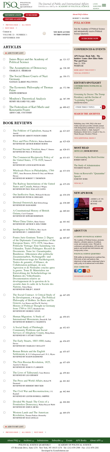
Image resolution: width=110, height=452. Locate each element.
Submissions (42, 440)
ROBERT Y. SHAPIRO (81, 18)
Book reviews (91, 151)
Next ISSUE (9, 28)
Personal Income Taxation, (27, 149)
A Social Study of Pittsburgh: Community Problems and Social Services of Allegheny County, (30, 329)
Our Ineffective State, (24, 194)
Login (95, 4)
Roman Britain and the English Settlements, (29, 352)
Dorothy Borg (81, 179)
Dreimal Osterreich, (23, 202)
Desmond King (81, 102)
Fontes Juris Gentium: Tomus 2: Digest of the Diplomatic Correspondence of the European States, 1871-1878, (34, 240)
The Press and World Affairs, (28, 380)
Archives (27, 440)
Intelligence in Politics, (25, 229)
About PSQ (12, 440)
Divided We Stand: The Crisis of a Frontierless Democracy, (31, 403)
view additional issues (84, 138)
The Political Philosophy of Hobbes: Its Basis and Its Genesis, (34, 300)
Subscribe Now (89, 38)
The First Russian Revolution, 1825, (32, 362)
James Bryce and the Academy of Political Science (28, 60)
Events (69, 440)
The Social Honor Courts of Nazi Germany (28, 77)
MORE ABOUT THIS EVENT (84, 70)
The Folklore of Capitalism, (27, 130)
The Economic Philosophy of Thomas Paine (31, 88)
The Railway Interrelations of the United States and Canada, (34, 185)
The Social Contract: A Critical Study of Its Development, (34, 296)
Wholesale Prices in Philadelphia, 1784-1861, (34, 172)
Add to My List (15, 53)
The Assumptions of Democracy (28, 68)
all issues (26, 25)
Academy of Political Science (73, 6)
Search (96, 8)
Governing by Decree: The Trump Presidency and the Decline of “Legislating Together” (89, 97)
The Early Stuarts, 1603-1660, (28, 340)
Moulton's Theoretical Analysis (27, 98)
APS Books (81, 440)
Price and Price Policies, (25, 141)
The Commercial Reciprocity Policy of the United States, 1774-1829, (33, 158)
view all (78, 183)
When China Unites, (23, 221)
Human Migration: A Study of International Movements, (28, 318)
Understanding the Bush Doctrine (89, 157)
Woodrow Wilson (82, 168)
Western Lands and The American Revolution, (30, 414)
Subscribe (97, 6)
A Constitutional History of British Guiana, (31, 212)
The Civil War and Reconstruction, (31, 391)
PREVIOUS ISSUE (12, 25)
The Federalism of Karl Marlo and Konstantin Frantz (29, 108)
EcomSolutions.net (61, 450)
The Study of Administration (87, 165)
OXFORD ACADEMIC (14, 19)
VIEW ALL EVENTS (81, 73)
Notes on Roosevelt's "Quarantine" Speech (89, 175)
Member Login (13, 15)
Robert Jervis (80, 160)
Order (98, 209)
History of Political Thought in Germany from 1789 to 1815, (34, 307)
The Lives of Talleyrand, (25, 372)
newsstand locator (82, 276)
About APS (95, 440)
